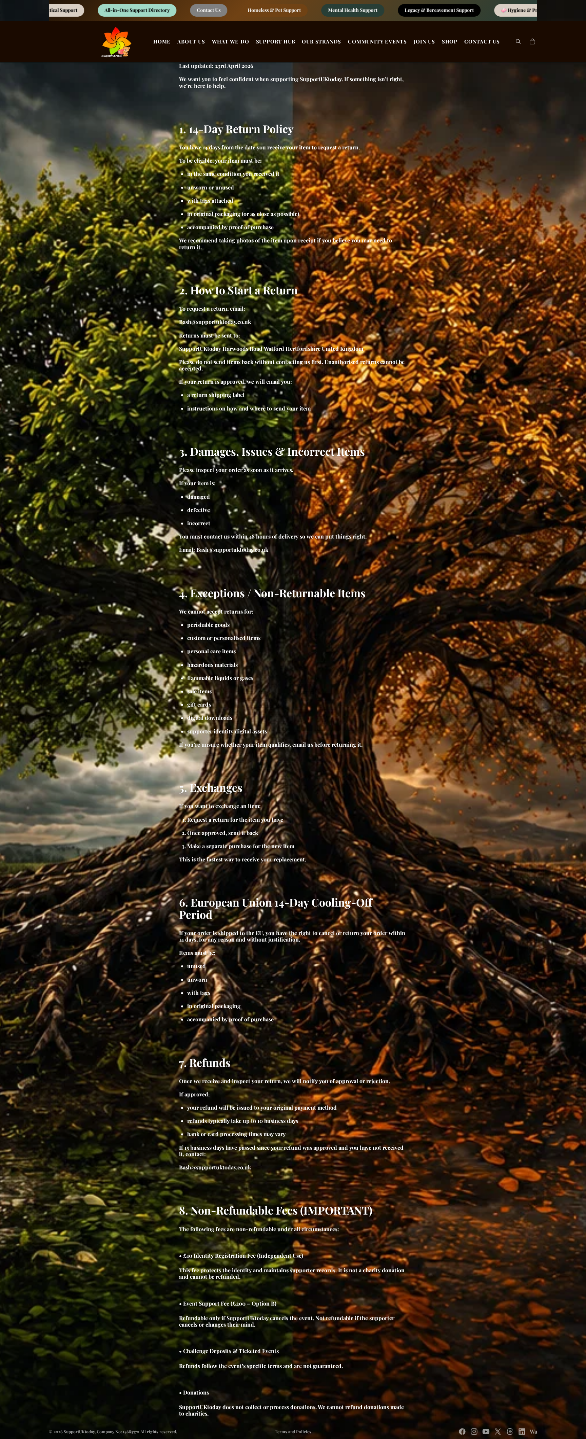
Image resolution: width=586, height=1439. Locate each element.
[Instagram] (474, 1431)
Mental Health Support (81, 10)
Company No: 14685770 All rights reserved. (137, 1431)
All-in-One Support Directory (358, 10)
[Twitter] (498, 1431)
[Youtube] (486, 1431)
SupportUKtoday (79, 1431)
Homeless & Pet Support (496, 10)
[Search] (518, 41)
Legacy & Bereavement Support (168, 10)
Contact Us (430, 10)
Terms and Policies (293, 1431)
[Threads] (510, 1431)
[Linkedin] (522, 1431)
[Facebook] (462, 1431)
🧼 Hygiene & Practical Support (264, 10)
